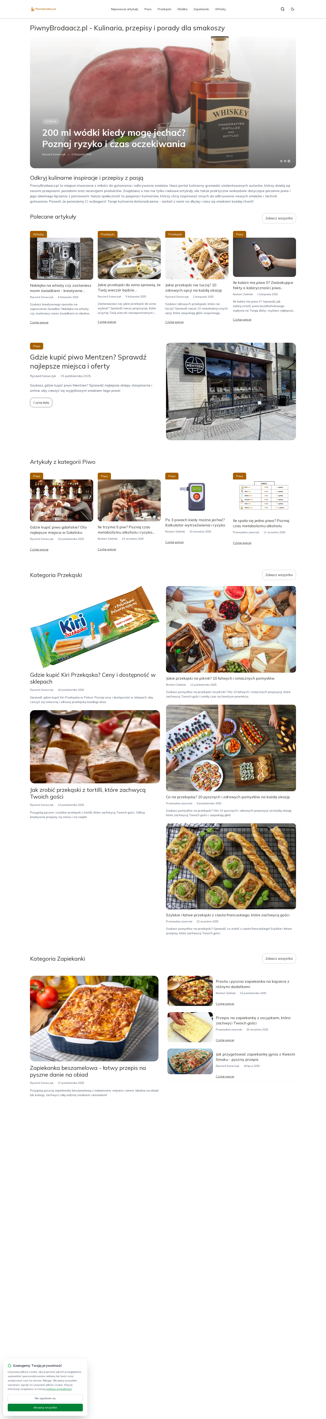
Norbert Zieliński (243, 294)
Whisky (220, 9)
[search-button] (283, 9)
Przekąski (164, 9)
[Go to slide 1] (281, 161)
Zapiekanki (201, 9)
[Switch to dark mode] (292, 9)
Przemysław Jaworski (246, 532)
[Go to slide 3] (289, 161)
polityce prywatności (59, 1389)
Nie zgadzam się (45, 1398)
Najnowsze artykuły (124, 9)
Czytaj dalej (41, 402)
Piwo (147, 9)
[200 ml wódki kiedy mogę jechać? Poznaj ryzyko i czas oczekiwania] (163, 102)
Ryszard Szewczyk (53, 154)
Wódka (182, 9)
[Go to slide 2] (285, 161)
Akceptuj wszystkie (45, 1407)
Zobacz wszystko (279, 218)
